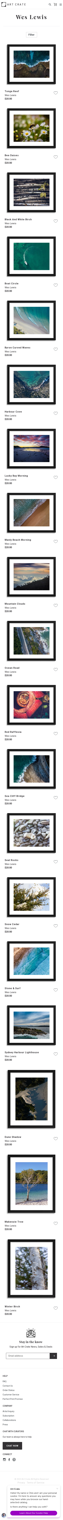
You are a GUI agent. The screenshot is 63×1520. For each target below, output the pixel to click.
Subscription (8, 1416)
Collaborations (9, 1420)
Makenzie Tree (14, 1221)
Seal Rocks (11, 860)
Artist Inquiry (8, 1411)
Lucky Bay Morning (16, 475)
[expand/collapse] (60, 4)
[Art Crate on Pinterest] (14, 1460)
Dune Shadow (13, 1137)
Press (5, 1424)
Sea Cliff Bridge (15, 796)
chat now (12, 1446)
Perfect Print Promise (13, 1399)
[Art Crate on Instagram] (4, 1460)
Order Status (9, 1390)
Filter (31, 34)
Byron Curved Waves (17, 347)
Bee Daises (12, 155)
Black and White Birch (18, 219)
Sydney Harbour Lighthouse (22, 1052)
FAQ (4, 1381)
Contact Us (8, 1386)
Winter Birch (12, 1306)
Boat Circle (12, 283)
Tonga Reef (12, 91)
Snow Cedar (12, 924)
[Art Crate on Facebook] (9, 1460)
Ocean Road (12, 668)
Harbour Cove (13, 411)
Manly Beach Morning (18, 539)
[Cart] (55, 4)
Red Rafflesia (13, 732)
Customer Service (11, 1394)
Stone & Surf (13, 988)
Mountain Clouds (15, 603)
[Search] (50, 4)
